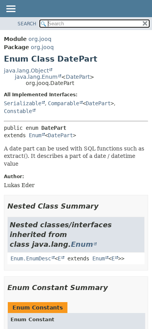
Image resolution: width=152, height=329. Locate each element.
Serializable (22, 103)
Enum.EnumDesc (31, 258)
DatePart (78, 77)
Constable (18, 111)
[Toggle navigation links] (10, 9)
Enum (35, 135)
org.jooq (39, 39)
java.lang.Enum (36, 77)
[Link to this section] (104, 206)
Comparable (63, 103)
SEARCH (27, 24)
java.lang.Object (26, 70)
